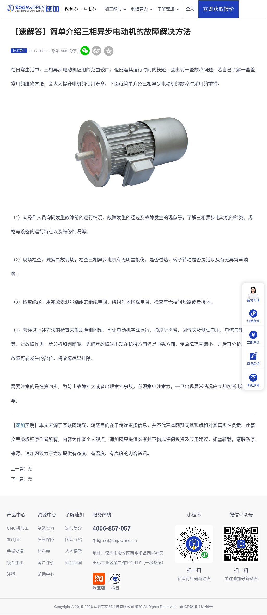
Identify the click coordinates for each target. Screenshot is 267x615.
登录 (190, 9)
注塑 (11, 574)
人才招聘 (73, 551)
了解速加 (165, 9)
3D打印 (14, 540)
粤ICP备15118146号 (196, 607)
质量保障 (46, 540)
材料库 (44, 551)
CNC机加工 (18, 528)
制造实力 (139, 9)
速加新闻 (73, 563)
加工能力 (113, 9)
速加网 (117, 439)
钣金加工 (15, 563)
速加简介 (73, 528)
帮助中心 (46, 574)
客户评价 (46, 563)
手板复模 (15, 551)
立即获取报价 (218, 9)
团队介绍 (73, 540)
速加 (20, 425)
